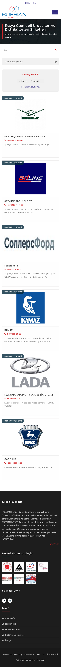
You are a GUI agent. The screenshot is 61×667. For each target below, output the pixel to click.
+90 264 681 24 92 (14, 463)
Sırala (22, 81)
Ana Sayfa (9, 618)
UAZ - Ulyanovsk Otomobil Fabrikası (25, 136)
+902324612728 (13, 398)
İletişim (8, 640)
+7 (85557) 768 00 (14, 269)
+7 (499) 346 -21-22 (14, 205)
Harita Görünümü (31, 87)
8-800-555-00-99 (13, 334)
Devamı (55, 544)
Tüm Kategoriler (11, 34)
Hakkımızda (10, 624)
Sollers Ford (11, 265)
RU (34, 3)
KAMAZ (8, 330)
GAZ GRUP (10, 459)
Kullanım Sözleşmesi (14, 635)
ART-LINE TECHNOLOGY (18, 201)
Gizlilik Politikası (12, 629)
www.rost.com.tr (27, 660)
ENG (27, 3)
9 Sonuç (36, 81)
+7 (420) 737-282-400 (15, 140)
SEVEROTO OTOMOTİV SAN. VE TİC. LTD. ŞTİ (29, 394)
